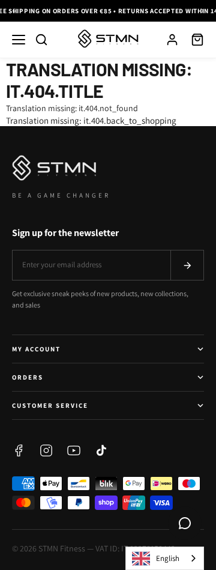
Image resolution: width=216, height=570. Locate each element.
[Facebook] (18, 450)
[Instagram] (46, 450)
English (167, 558)
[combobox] (164, 558)
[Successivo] (202, 11)
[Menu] (19, 39)
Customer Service (50, 405)
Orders (27, 377)
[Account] (172, 40)
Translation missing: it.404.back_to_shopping (91, 120)
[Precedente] (14, 11)
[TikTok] (101, 450)
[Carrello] (197, 40)
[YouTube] (73, 450)
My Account (36, 349)
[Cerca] (41, 40)
